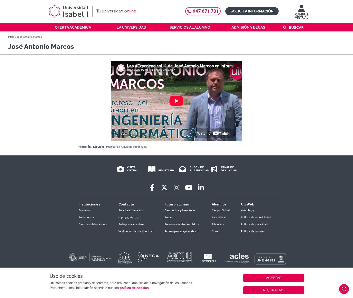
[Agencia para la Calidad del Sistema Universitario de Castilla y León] (178, 257)
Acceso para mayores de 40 (181, 231)
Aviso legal (248, 210)
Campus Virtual (221, 210)
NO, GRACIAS (274, 290)
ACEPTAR (273, 278)
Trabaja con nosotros (131, 224)
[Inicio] (112, 11)
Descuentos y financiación (180, 210)
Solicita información (252, 11)
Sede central (87, 217)
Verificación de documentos (135, 231)
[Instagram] (176, 187)
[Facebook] (152, 187)
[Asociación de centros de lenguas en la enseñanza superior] (236, 258)
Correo (216, 231)
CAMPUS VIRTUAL (301, 16)
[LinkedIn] (201, 187)
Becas (168, 217)
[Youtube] (188, 187)
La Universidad (131, 27)
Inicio (11, 37)
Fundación (85, 210)
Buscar (296, 27)
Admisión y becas (248, 27)
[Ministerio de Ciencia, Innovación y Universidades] (90, 257)
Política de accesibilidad (256, 217)
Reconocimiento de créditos (182, 224)
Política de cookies (253, 231)
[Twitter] (164, 187)
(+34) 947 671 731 (129, 217)
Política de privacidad (254, 224)
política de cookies (134, 288)
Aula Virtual (219, 217)
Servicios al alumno (190, 27)
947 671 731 (206, 11)
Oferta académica (73, 27)
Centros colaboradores (93, 224)
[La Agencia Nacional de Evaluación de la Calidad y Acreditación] (148, 257)
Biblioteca (218, 224)
